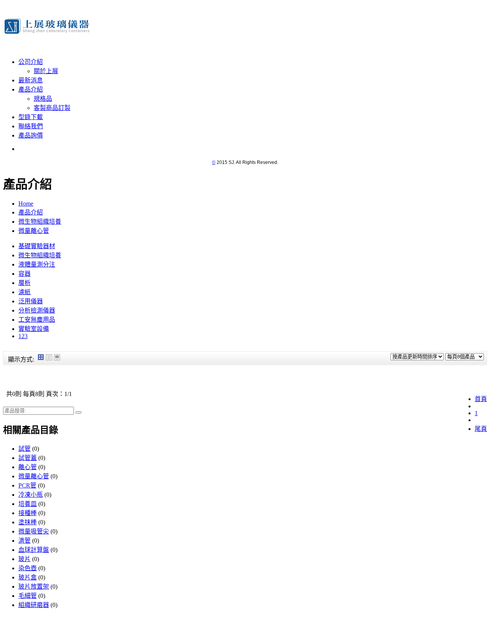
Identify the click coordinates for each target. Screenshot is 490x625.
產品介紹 (30, 212)
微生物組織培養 (39, 221)
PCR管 (27, 485)
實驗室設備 (33, 329)
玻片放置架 (33, 586)
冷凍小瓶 (30, 494)
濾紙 (24, 292)
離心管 (27, 467)
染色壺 (27, 568)
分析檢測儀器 (36, 310)
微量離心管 (33, 230)
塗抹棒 (27, 522)
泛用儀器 (30, 301)
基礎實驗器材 (36, 246)
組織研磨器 (33, 605)
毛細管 (27, 595)
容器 (24, 273)
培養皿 (27, 504)
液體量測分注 (36, 264)
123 (23, 336)
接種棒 (27, 513)
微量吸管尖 (33, 531)
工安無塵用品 (36, 319)
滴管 (24, 540)
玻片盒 (27, 577)
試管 (24, 448)
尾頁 (481, 428)
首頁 (481, 399)
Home (25, 203)
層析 (24, 283)
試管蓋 (27, 458)
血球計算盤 (33, 549)
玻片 (24, 559)
